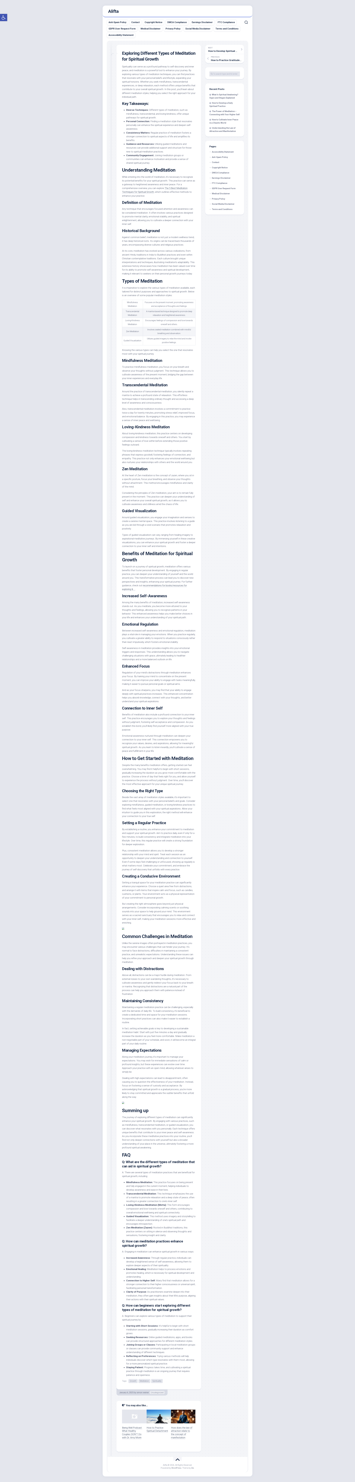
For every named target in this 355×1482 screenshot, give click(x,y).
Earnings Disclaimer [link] (202, 22)
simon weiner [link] (143, 1392)
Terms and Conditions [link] (227, 28)
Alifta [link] (113, 11)
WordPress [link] (176, 1468)
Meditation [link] (144, 1381)
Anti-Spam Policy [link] (117, 22)
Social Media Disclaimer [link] (198, 28)
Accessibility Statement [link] (121, 35)
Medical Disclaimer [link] (151, 28)
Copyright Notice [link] (153, 22)
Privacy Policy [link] (173, 28)
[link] (3, 17)
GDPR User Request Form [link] (122, 28)
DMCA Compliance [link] (177, 22)
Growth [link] (133, 1381)
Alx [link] (192, 1468)
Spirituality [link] (156, 1381)
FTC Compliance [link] (226, 22)
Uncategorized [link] (157, 1392)
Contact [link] (135, 22)
